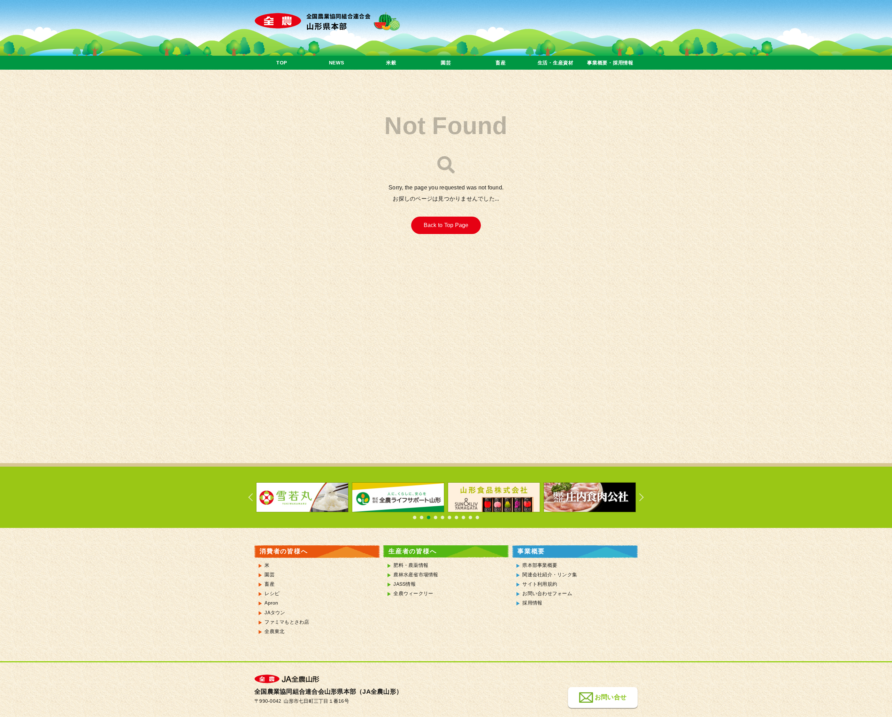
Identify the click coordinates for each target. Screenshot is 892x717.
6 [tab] (449, 517)
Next (637, 497)
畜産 (500, 62)
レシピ (271, 593)
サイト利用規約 (539, 584)
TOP (281, 62)
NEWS (336, 62)
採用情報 (532, 603)
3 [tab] (428, 517)
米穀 (391, 62)
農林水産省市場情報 (415, 574)
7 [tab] (456, 517)
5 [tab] (442, 517)
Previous (254, 497)
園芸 (446, 62)
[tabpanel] (302, 497)
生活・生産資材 (556, 62)
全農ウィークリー (413, 593)
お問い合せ (610, 697)
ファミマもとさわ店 (286, 622)
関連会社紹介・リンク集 (549, 574)
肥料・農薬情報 (410, 565)
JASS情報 (404, 584)
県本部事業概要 (539, 565)
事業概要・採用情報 (610, 62)
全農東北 (274, 631)
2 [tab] (421, 517)
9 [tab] (470, 517)
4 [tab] (435, 517)
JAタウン (274, 612)
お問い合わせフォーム (547, 593)
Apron (271, 603)
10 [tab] (477, 517)
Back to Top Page (446, 225)
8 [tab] (463, 517)
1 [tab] (414, 517)
